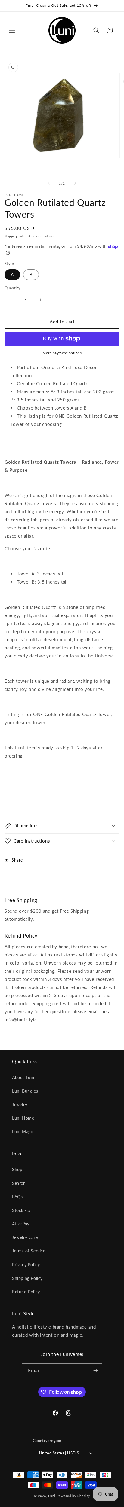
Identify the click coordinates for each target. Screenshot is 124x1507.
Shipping (11, 236)
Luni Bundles (25, 1091)
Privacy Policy (26, 1264)
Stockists (21, 1210)
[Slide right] (75, 183)
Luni (51, 1496)
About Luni (23, 1077)
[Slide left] (48, 183)
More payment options (62, 353)
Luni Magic (23, 1131)
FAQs (17, 1196)
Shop (17, 1169)
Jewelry (19, 1104)
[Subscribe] (95, 1370)
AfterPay (20, 1223)
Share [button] (17, 859)
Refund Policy (26, 1291)
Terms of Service (28, 1250)
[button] (12, 30)
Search (19, 1183)
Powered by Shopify (73, 1496)
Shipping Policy (27, 1278)
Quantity (12, 287)
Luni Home (23, 1118)
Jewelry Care (25, 1237)
